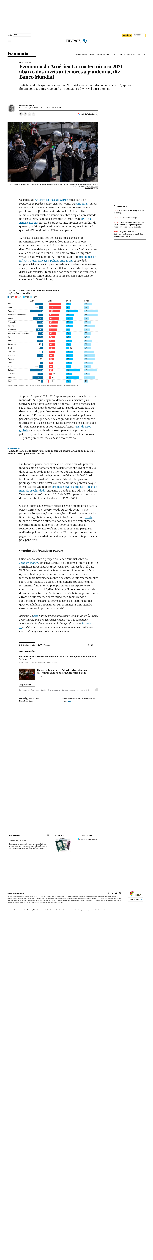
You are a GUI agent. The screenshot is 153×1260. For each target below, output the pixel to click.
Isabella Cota (26, 105)
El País (39, 676)
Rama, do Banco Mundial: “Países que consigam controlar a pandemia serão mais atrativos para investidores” (51, 452)
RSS (94, 910)
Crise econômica (54, 690)
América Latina (33, 690)
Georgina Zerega (36, 662)
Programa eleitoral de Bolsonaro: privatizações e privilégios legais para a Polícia (129, 234)
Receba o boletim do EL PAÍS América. (36, 645)
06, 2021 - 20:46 (31, 108)
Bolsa (113, 54)
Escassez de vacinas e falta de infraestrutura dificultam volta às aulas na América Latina (62, 671)
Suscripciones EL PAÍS (70, 910)
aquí (69, 701)
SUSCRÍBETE (127, 35)
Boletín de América (17, 841)
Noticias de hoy (105, 910)
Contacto (10, 910)
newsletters (14, 835)
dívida (88, 517)
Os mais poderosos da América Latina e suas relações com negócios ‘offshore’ (57, 658)
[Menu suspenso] (9, 41)
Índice (98, 910)
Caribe (43, 690)
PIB (144, 54)
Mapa (61, 910)
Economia (18, 53)
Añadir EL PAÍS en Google (89, 114)
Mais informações (25, 701)
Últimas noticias (121, 206)
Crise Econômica (81, 54)
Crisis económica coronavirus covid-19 (75, 690)
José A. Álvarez (52, 662)
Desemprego (121, 54)
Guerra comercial (103, 54)
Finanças (92, 54)
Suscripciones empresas (85, 910)
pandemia (81, 203)
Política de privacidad (51, 910)
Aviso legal (30, 910)
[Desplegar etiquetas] (96, 689)
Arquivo (58, 835)
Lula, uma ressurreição (128, 218)
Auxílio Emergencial (134, 54)
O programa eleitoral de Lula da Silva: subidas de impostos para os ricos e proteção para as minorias (129, 224)
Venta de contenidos (20, 910)
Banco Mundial (25, 62)
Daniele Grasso (24, 662)
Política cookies (39, 910)
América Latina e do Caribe (52, 199)
